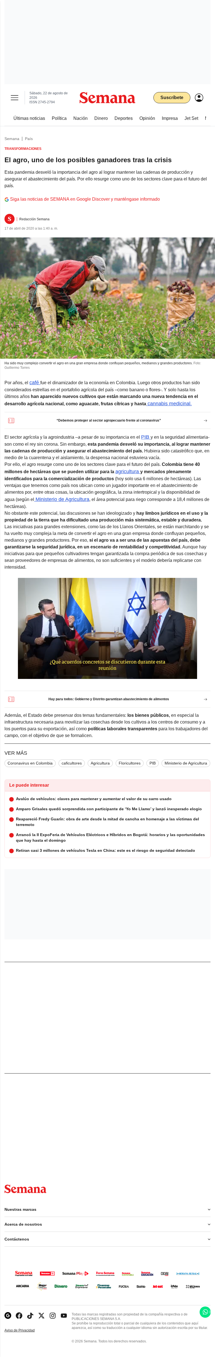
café (34, 382)
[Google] (7, 1315)
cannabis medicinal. (169, 403)
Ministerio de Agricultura (61, 499)
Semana (11, 138)
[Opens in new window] (19, 1315)
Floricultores (130, 763)
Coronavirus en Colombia (30, 763)
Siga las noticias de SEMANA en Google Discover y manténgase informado (85, 199)
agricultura (127, 471)
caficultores (72, 763)
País (29, 138)
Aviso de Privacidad (25, 1330)
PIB (146, 437)
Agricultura (100, 763)
